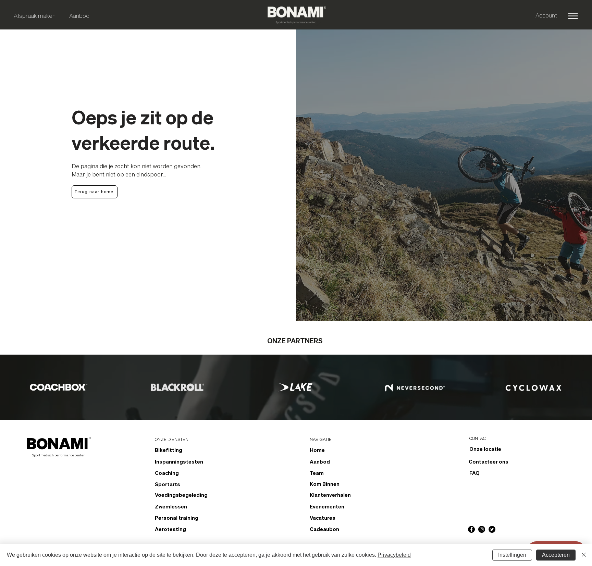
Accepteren (556, 555)
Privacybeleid (394, 555)
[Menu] (573, 16)
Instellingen (512, 555)
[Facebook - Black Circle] (471, 529)
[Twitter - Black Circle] (492, 529)
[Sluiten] (584, 555)
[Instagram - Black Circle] (481, 529)
